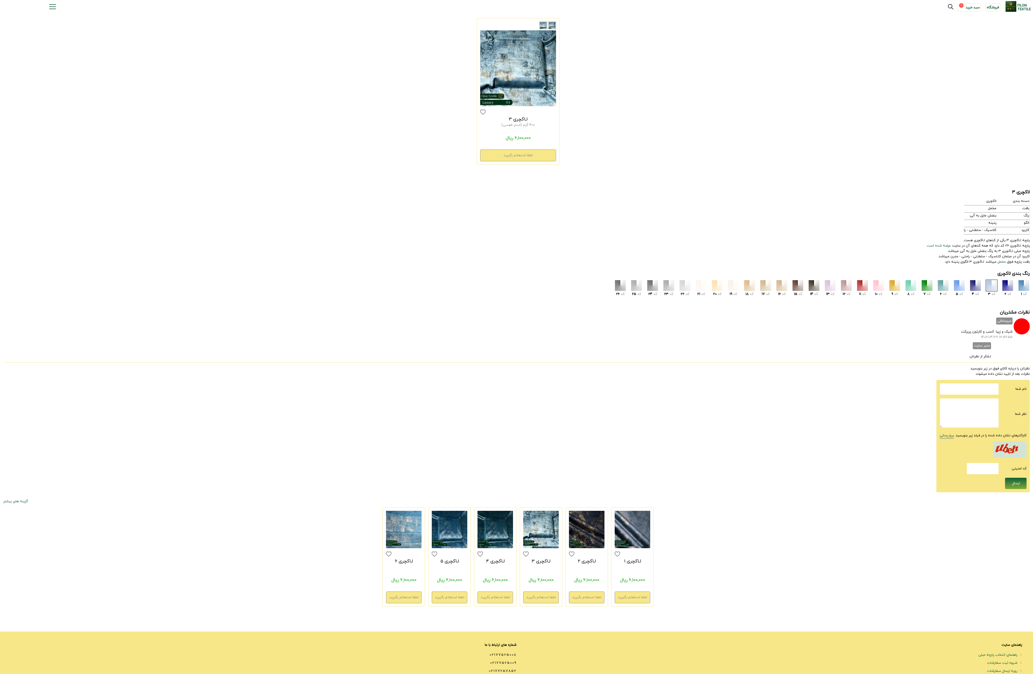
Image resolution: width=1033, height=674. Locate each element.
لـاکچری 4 (495, 561)
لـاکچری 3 (518, 119)
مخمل (1001, 261)
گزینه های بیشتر (15, 501)
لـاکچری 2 (587, 561)
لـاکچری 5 (449, 561)
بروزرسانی (947, 435)
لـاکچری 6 (404, 561)
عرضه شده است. (938, 245)
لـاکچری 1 (632, 561)
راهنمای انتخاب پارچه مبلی (998, 654)
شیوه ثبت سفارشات (1002, 663)
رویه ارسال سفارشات (1002, 671)
